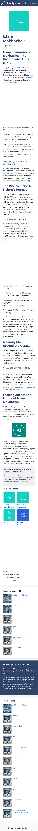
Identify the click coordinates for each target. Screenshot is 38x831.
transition (16, 149)
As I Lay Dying (11, 580)
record (15, 317)
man (4, 353)
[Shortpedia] (3, 3)
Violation (15, 779)
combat (7, 173)
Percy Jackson (17, 726)
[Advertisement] (19, 106)
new (23, 197)
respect (21, 384)
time (8, 176)
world (18, 173)
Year (4, 379)
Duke (14, 768)
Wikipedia (22, 478)
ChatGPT (15, 605)
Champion (29, 77)
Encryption (16, 800)
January (6, 480)
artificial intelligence (22, 482)
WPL (14, 789)
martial (18, 134)
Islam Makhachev (12, 574)
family (30, 350)
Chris (17, 228)
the (13, 70)
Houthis (15, 715)
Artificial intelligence (20, 595)
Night (31, 231)
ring (28, 180)
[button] (25, 3)
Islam (10, 75)
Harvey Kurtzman (19, 637)
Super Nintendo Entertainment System (21, 811)
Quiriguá (15, 626)
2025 (13, 480)
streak (14, 324)
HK (28, 828)
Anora (14, 616)
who (18, 67)
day (11, 82)
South (14, 736)
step (31, 236)
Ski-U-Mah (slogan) (13, 577)
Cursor (15, 757)
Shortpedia (13, 3)
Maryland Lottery (19, 747)
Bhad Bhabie (17, 648)
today (5, 241)
